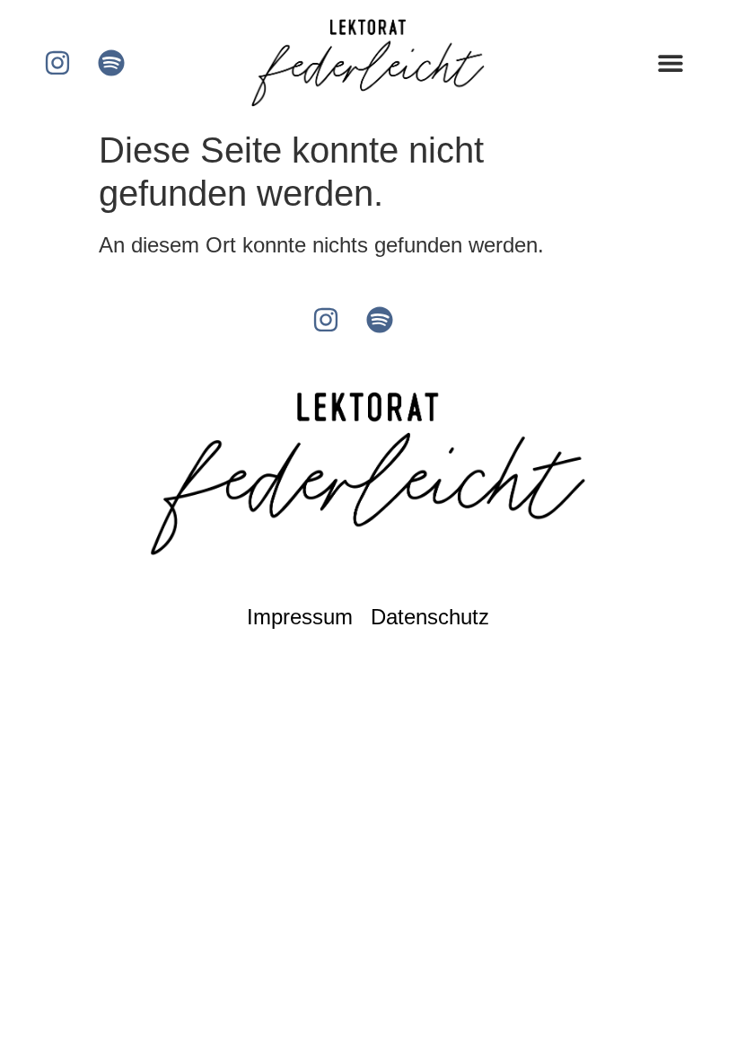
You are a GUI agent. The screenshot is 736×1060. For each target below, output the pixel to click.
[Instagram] (57, 63)
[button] (670, 63)
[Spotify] (111, 63)
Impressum (300, 617)
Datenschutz (430, 617)
